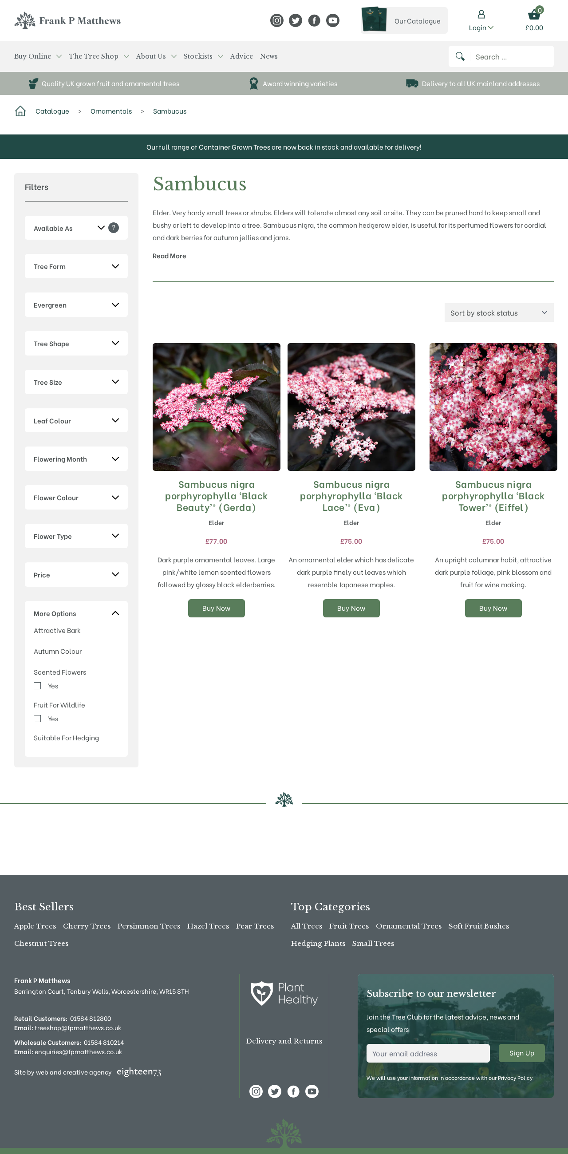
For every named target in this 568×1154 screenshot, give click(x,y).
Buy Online (32, 56)
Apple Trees (35, 926)
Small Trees (373, 943)
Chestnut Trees (41, 943)
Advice (241, 56)
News (269, 56)
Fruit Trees (349, 926)
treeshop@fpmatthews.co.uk (67, 1027)
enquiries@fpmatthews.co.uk (68, 1051)
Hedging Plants (318, 943)
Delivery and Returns (284, 1041)
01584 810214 (104, 1042)
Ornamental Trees (409, 926)
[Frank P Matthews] (67, 20)
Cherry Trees (86, 926)
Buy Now (216, 608)
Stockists (198, 56)
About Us (151, 56)
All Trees (306, 926)
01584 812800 (90, 1018)
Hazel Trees (208, 926)
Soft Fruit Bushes (479, 926)
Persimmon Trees (149, 926)
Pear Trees (255, 926)
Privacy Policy (515, 1077)
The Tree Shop (93, 56)
